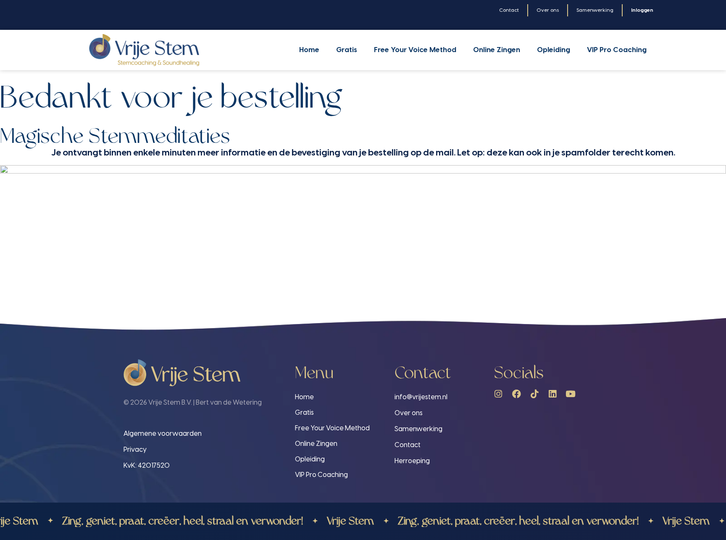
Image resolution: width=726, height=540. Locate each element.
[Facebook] (516, 394)
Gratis (346, 50)
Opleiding (553, 50)
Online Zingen (496, 50)
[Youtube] (570, 394)
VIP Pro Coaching (617, 50)
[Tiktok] (534, 394)
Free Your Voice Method (415, 50)
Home (309, 50)
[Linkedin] (552, 394)
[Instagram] (498, 394)
